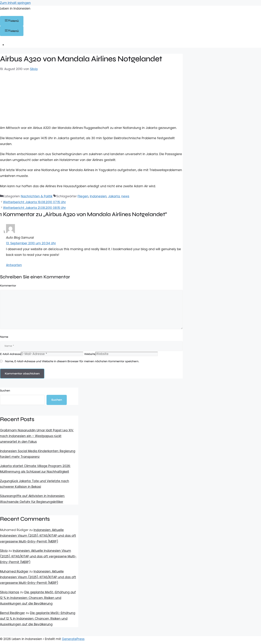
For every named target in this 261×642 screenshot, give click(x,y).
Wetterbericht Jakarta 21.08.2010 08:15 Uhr (34, 208)
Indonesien (98, 196)
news (125, 196)
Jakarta (114, 196)
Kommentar (8, 285)
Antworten (14, 265)
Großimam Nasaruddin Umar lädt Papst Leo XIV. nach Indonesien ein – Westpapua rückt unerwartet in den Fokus (37, 436)
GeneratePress (73, 639)
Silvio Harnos (9, 592)
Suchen (5, 390)
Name (4, 336)
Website (89, 354)
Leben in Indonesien (15, 8)
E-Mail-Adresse (10, 354)
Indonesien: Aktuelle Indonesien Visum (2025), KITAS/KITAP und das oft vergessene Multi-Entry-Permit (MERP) (38, 536)
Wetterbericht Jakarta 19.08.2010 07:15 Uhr (34, 202)
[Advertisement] (91, 98)
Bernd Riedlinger (12, 613)
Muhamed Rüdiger (14, 571)
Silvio (4, 551)
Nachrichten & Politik (36, 196)
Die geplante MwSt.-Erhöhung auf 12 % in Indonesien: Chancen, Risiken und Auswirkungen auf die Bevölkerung (38, 598)
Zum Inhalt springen (15, 3)
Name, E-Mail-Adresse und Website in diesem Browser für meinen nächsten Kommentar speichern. (72, 361)
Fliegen (83, 196)
